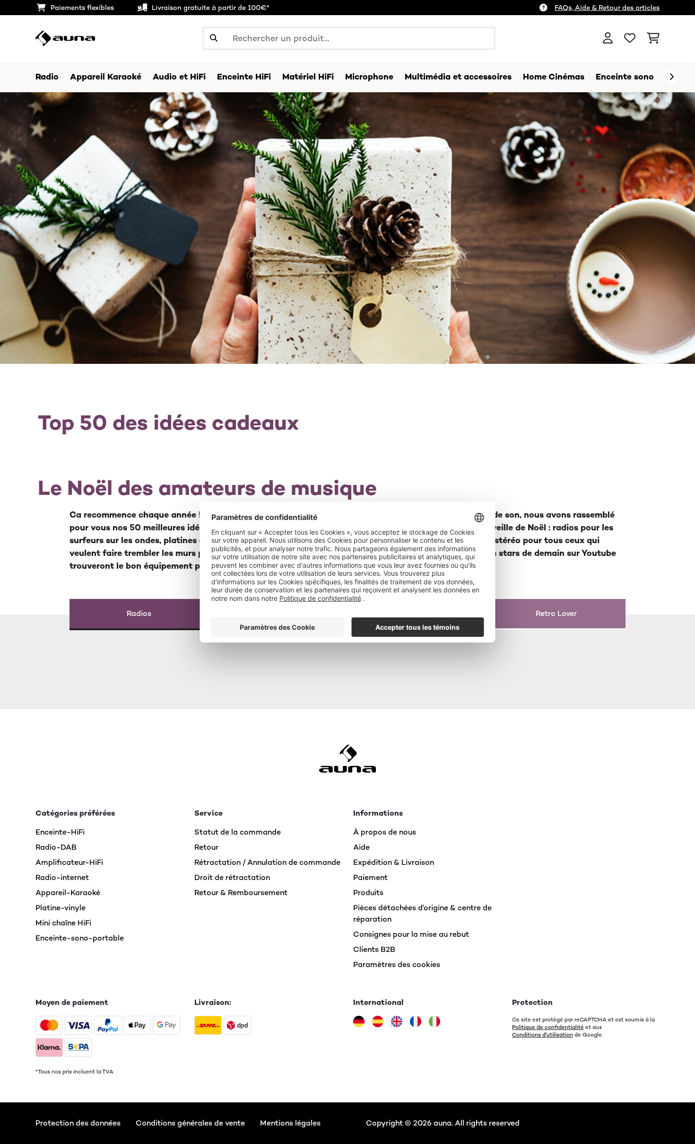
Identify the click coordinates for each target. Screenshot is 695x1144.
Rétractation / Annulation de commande (267, 862)
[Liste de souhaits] (629, 38)
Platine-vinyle (60, 908)
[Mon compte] (608, 38)
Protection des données (78, 1123)
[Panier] (653, 38)
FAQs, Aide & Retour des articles (607, 7)
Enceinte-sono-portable (79, 938)
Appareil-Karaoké (67, 893)
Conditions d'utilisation (542, 1034)
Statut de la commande (237, 832)
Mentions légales (290, 1123)
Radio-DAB (56, 847)
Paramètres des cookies (396, 964)
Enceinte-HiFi (60, 832)
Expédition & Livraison (393, 862)
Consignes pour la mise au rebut (411, 934)
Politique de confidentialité (548, 1027)
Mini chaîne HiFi (63, 923)
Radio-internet (62, 877)
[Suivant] (671, 77)
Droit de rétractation (232, 877)
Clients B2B (374, 949)
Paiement (370, 877)
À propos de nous (384, 832)
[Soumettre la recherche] (213, 38)
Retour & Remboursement (240, 893)
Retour (206, 847)
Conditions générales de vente (190, 1123)
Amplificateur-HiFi (69, 862)
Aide (361, 847)
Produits (368, 893)
